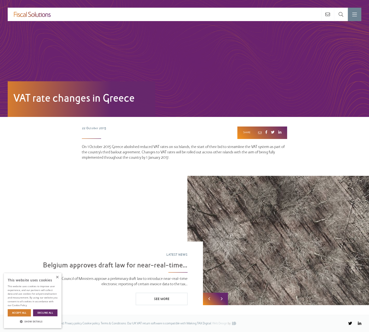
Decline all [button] (45, 312)
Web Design (219, 323)
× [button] (57, 277)
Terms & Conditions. (113, 323)
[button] (33, 321)
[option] (184, 240)
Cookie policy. (91, 323)
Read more (33, 305)
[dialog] (33, 300)
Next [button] (221, 299)
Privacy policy (73, 323)
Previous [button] (209, 299)
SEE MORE (162, 299)
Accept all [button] (19, 312)
